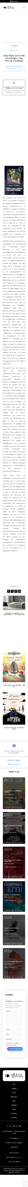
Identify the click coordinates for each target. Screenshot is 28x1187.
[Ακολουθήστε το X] (11, 1126)
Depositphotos (18, 1157)
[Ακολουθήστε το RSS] (20, 1126)
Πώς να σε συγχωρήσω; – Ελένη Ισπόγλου (14, 964)
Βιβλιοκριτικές (14, 50)
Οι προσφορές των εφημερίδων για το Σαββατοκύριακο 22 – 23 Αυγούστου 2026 (14, 613)
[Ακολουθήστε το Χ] (12, 591)
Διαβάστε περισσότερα (10, 798)
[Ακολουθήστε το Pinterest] (15, 591)
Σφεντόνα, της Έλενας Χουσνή (14, 931)
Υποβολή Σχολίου (15, 1048)
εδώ (22, 1170)
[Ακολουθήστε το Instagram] (19, 591)
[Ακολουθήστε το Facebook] (8, 591)
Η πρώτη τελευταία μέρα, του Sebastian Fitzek (14, 728)
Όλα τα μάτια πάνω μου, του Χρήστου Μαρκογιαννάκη (14, 863)
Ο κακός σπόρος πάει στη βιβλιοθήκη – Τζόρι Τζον (14, 685)
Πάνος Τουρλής (17, 68)
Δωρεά (14, 1092)
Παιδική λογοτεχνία (17, 780)
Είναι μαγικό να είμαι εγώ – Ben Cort (14, 898)
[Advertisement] (14, 26)
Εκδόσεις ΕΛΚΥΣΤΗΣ (11, 66)
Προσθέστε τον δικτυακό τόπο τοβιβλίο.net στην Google (14, 87)
